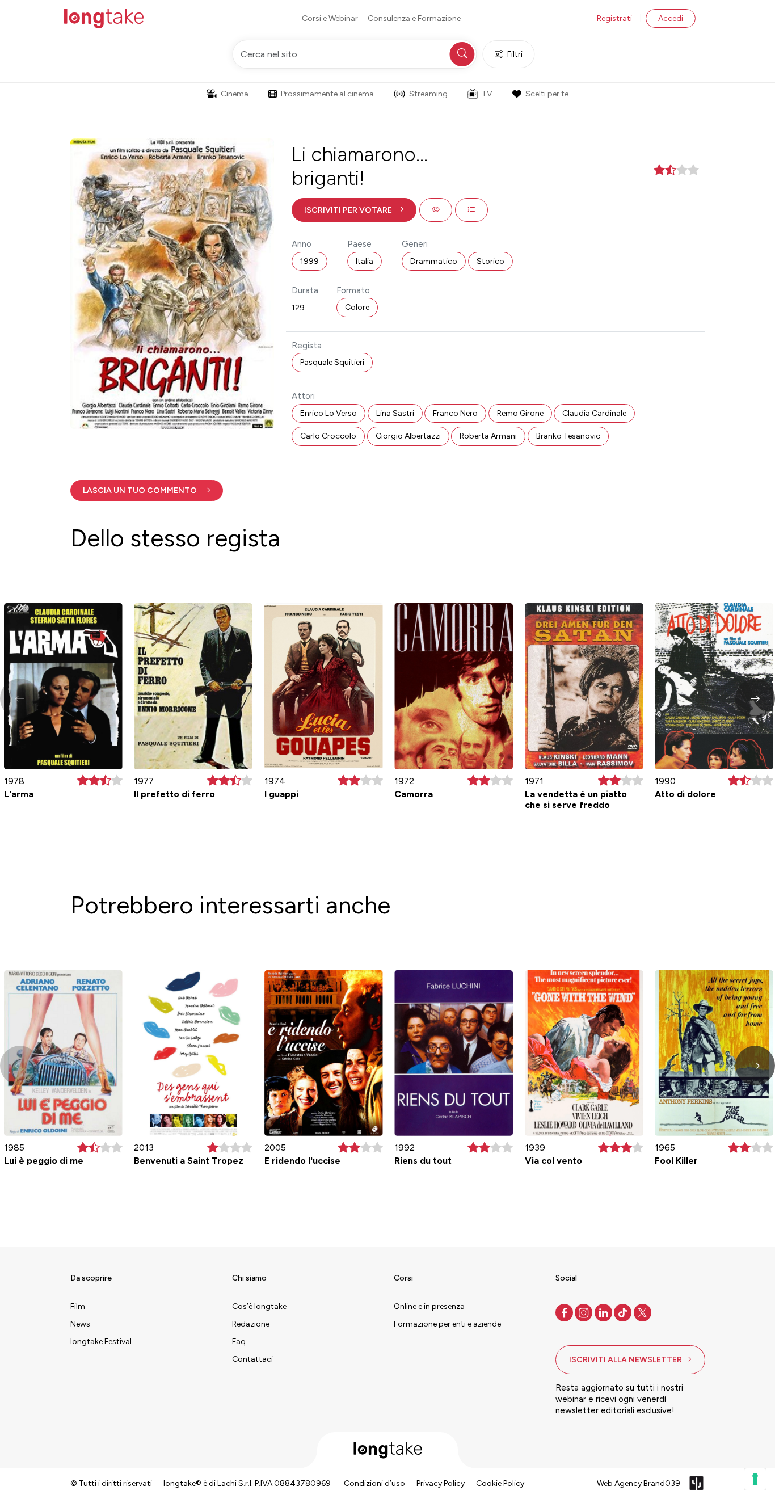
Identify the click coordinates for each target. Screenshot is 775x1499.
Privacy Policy (440, 1483)
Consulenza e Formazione (414, 18)
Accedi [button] (670, 18)
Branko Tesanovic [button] (568, 436)
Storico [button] (490, 261)
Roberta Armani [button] (488, 436)
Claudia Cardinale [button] (594, 413)
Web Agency (619, 1483)
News (80, 1324)
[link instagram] (585, 1311)
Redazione (250, 1324)
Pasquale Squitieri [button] (332, 362)
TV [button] (487, 94)
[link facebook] (565, 1311)
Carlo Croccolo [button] (328, 436)
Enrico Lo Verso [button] (328, 413)
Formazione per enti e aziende (447, 1324)
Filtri (515, 54)
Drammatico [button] (433, 261)
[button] (354, 210)
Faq (239, 1341)
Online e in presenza (429, 1306)
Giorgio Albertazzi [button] (408, 436)
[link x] (644, 1311)
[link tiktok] (624, 1311)
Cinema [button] (234, 94)
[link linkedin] (604, 1311)
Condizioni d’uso (374, 1483)
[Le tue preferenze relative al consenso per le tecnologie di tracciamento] (755, 1479)
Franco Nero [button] (455, 413)
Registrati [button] (614, 18)
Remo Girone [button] (520, 413)
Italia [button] (364, 261)
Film (77, 1306)
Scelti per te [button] (546, 94)
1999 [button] (309, 261)
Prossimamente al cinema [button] (327, 94)
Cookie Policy (500, 1483)
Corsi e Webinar (330, 18)
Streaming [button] (428, 94)
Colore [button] (357, 307)
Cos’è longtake (259, 1306)
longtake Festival (101, 1341)
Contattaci (252, 1359)
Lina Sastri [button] (395, 413)
